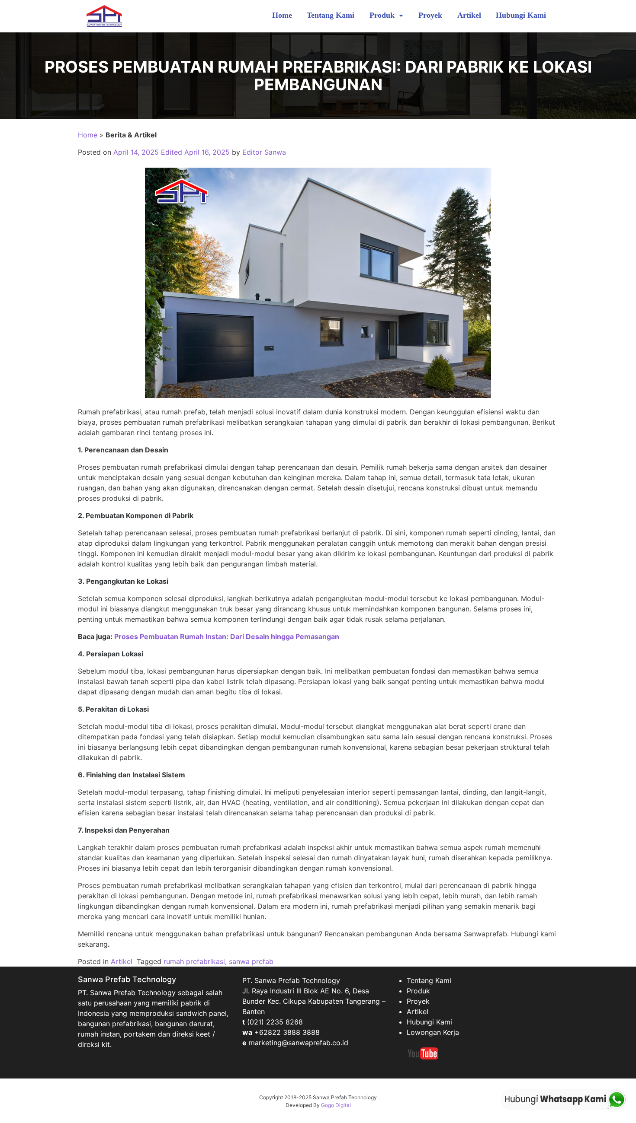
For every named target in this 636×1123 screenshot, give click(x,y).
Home (282, 15)
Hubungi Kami (521, 15)
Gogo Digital (336, 1105)
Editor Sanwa (264, 152)
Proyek (430, 15)
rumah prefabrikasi (194, 961)
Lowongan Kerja (433, 1032)
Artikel (469, 15)
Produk (383, 15)
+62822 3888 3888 (287, 1032)
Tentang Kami (330, 15)
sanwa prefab (251, 961)
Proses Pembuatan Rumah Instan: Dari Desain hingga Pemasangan (226, 636)
